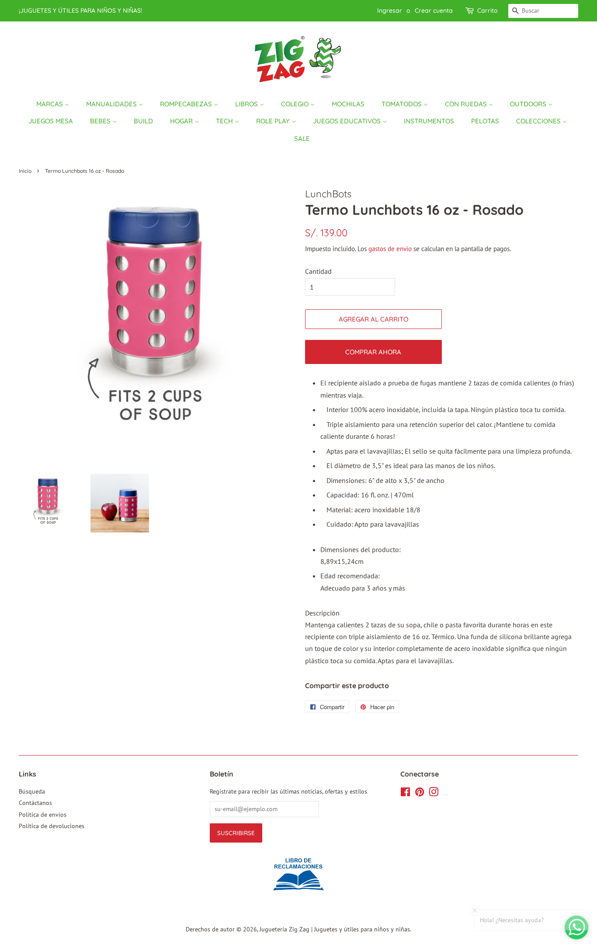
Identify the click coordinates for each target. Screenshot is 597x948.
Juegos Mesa (50, 121)
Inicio (25, 171)
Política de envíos (42, 815)
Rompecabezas (187, 104)
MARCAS (50, 104)
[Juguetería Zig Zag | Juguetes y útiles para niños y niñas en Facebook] (405, 794)
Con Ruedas (467, 104)
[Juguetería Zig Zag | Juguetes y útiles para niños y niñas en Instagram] (433, 794)
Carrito (487, 10)
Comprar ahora (373, 352)
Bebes (101, 121)
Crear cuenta (434, 10)
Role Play (274, 121)
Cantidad (318, 271)
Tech (225, 121)
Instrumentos (429, 121)
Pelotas (485, 121)
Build (143, 121)
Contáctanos (35, 803)
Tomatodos (402, 104)
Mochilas (348, 104)
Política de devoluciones (51, 826)
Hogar (182, 121)
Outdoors (529, 104)
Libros (247, 104)
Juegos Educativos (347, 121)
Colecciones (539, 121)
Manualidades (112, 104)
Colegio (295, 104)
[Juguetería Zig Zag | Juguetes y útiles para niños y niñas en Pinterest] (419, 794)
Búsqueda (32, 791)
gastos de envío (390, 249)
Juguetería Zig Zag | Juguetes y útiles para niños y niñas (335, 929)
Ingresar (389, 10)
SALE (302, 138)
